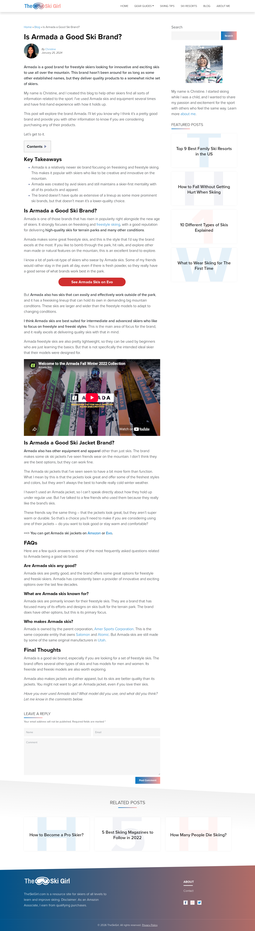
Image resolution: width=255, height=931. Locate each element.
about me (188, 114)
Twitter (199, 903)
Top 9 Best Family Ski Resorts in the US (204, 151)
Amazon (94, 533)
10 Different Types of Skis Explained (204, 227)
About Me (223, 6)
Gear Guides (143, 6)
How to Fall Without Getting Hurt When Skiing (204, 189)
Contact (188, 891)
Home (124, 6)
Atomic (103, 634)
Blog (206, 6)
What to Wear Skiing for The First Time (204, 265)
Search (177, 27)
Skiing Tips (167, 6)
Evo (109, 533)
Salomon (83, 634)
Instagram (192, 903)
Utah (101, 640)
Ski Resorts (189, 6)
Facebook (186, 903)
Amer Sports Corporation (114, 629)
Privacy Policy (150, 925)
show (46, 145)
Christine (50, 49)
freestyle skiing (108, 224)
